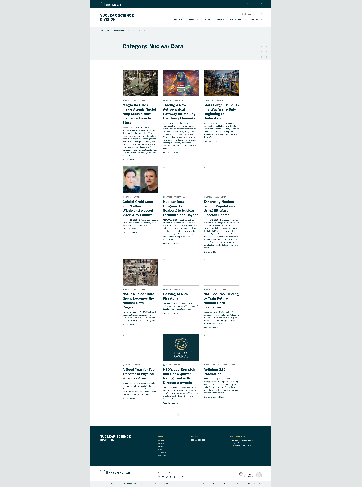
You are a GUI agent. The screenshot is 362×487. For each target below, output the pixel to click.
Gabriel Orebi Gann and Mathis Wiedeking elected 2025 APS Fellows (138, 208)
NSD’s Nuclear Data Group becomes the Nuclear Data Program (138, 300)
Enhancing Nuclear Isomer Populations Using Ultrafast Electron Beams (219, 208)
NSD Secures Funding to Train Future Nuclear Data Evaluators (221, 300)
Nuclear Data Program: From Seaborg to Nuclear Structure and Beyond (180, 208)
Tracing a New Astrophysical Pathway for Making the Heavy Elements (179, 111)
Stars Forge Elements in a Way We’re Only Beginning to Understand (221, 111)
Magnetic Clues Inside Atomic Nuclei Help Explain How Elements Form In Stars (139, 114)
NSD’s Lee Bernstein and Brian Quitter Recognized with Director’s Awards (179, 376)
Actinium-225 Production (215, 371)
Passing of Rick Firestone (175, 296)
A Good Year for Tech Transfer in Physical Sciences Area (139, 374)
